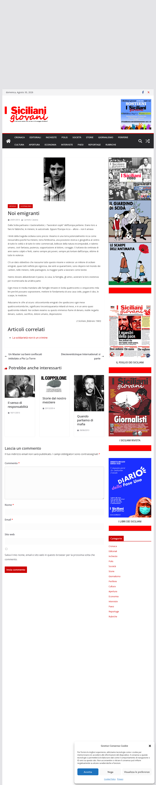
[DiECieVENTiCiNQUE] (0, 25)
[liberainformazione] (0, 38)
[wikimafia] (0, 65)
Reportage (94, 144)
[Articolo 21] (0, 12)
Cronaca (19, 137)
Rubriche (111, 144)
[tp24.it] (0, 60)
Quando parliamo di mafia (85, 420)
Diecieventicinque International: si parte (80, 356)
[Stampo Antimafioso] (0, 52)
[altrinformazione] (0, 82)
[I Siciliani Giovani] (8, 141)
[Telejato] (0, 56)
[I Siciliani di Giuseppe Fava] (0, 73)
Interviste (67, 144)
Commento (12, 463)
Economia (50, 144)
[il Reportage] (0, 34)
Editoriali (35, 137)
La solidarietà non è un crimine (30, 337)
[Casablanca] (0, 16)
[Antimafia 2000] (0, 3)
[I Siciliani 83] (0, 78)
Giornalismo (105, 137)
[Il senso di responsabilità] (20, 377)
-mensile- (12, 206)
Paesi (80, 144)
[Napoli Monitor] (0, 43)
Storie (89, 137)
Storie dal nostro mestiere (54, 400)
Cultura (19, 144)
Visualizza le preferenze (137, 771)
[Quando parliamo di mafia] (89, 377)
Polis (65, 137)
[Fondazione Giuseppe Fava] (0, 69)
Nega (110, 771)
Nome (9, 505)
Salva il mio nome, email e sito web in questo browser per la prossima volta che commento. (50, 557)
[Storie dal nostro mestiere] (54, 377)
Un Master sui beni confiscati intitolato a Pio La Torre (25, 356)
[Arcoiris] (0, 8)
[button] (149, 745)
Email (9, 519)
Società (77, 137)
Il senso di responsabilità (18, 405)
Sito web (10, 534)
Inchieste (51, 137)
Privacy (120, 779)
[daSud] (0, 21)
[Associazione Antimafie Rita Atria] (0, 47)
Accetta (88, 771)
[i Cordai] (0, 30)
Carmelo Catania (31, 220)
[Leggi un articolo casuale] (147, 141)
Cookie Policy (110, 779)
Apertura (34, 144)
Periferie (123, 137)
